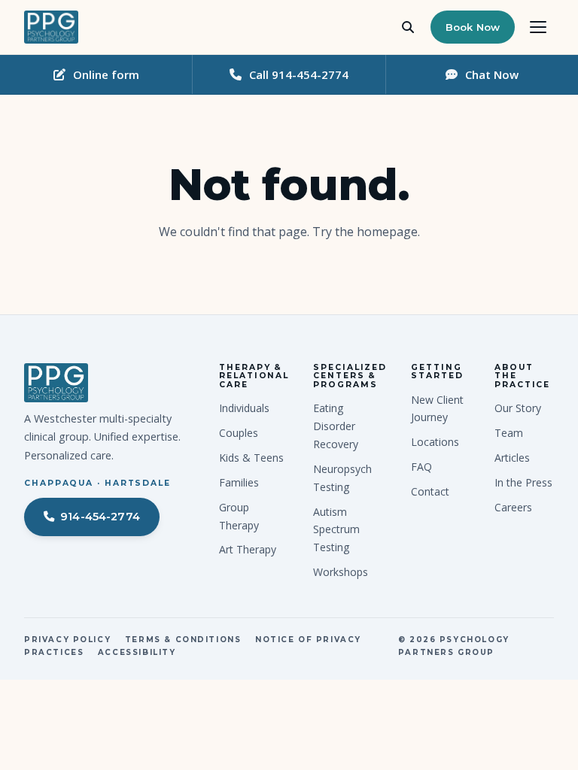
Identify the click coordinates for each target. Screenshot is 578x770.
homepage (387, 231)
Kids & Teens (251, 457)
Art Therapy (247, 549)
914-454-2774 (100, 516)
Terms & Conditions (183, 639)
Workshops (340, 572)
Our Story (517, 408)
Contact (430, 491)
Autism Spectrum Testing (336, 530)
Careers (513, 507)
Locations (435, 442)
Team (508, 433)
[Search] (408, 27)
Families (239, 482)
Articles (512, 457)
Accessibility (137, 651)
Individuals (244, 408)
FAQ (421, 466)
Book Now (473, 27)
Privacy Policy (67, 639)
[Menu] (538, 27)
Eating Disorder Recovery (335, 426)
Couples (238, 433)
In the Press (523, 482)
